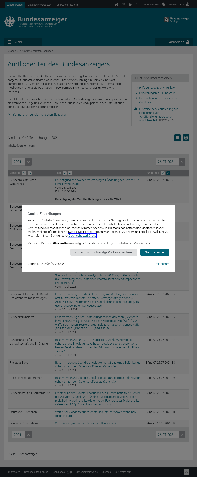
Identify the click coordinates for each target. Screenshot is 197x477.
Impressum (162, 263)
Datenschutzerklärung (82, 235)
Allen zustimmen (154, 252)
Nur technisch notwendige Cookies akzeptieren (103, 252)
